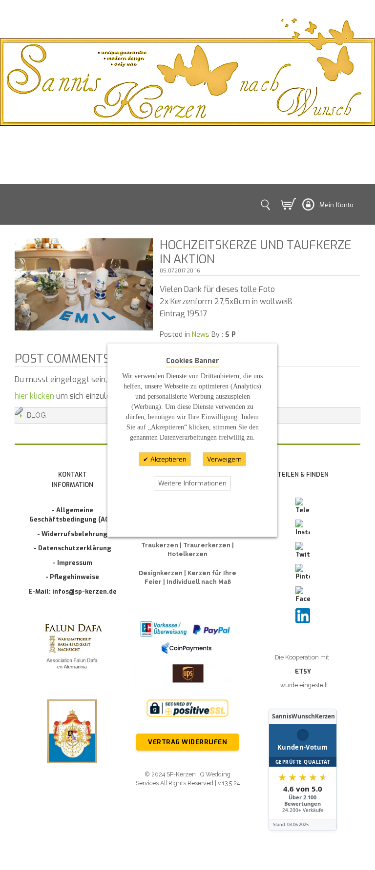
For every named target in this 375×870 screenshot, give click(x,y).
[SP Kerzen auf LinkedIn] (302, 615)
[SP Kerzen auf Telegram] (302, 506)
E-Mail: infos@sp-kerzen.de (72, 591)
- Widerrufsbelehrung (72, 534)
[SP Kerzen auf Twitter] (302, 551)
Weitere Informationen (192, 483)
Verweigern (224, 459)
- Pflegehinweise (72, 577)
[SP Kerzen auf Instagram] (302, 528)
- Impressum (72, 563)
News (200, 334)
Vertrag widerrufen (187, 742)
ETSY (303, 671)
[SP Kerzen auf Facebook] (302, 595)
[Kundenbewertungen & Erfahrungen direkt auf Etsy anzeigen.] (303, 770)
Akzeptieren (167, 459)
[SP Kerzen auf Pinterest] (302, 572)
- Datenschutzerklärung (72, 548)
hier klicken (34, 396)
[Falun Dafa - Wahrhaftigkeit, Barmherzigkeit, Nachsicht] (72, 647)
